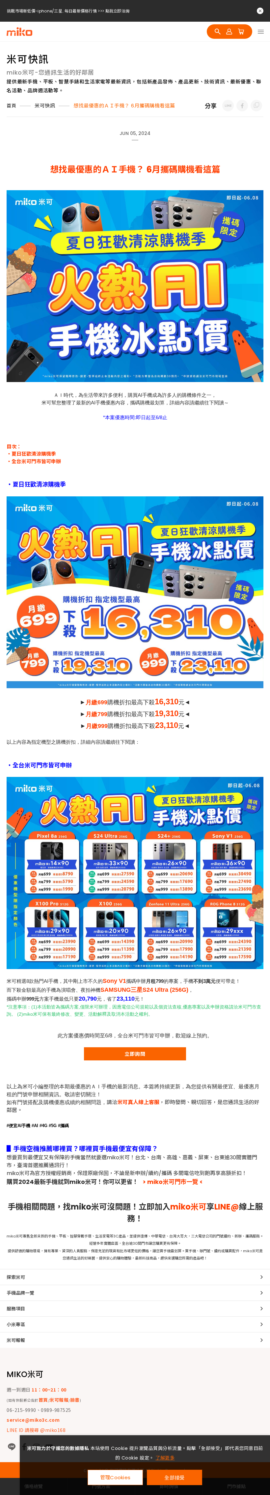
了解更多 (165, 1458)
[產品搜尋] (217, 31)
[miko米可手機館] (19, 31)
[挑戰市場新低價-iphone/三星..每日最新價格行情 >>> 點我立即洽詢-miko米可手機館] (228, 105)
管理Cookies (115, 1477)
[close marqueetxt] (260, 11)
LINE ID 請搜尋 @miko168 (36, 1430)
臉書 (75, 1399)
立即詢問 (135, 1054)
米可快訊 (45, 105)
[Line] (11, 1447)
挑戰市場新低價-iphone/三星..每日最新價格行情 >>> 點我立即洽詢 (68, 11)
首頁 (11, 105)
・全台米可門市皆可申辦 (34, 461)
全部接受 (174, 1477)
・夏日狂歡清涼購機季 (31, 453)
